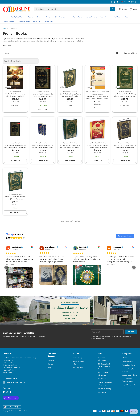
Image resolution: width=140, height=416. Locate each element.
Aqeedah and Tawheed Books (127, 380)
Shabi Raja (83, 247)
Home (4, 28)
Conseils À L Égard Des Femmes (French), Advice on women (97, 146)
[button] (125, 236)
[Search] (112, 9)
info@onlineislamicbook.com (16, 382)
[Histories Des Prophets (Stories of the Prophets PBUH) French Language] (124, 129)
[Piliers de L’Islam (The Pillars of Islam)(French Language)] (15, 180)
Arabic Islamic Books (129, 375)
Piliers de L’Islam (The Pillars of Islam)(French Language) (15, 197)
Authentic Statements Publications (104, 383)
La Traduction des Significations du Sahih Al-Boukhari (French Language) (70, 147)
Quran (124, 358)
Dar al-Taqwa (101, 379)
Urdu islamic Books (129, 385)
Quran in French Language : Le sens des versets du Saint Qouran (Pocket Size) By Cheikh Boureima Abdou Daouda (42, 148)
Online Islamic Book (21, 411)
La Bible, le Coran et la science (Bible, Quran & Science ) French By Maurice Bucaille (97, 98)
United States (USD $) (130, 2)
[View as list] (121, 53)
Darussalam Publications (101, 359)
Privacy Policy (77, 358)
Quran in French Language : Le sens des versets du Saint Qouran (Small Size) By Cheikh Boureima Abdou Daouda (15, 148)
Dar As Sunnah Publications (102, 373)
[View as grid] (117, 53)
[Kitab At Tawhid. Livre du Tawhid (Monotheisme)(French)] (70, 77)
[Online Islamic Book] (16, 9)
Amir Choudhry (50, 247)
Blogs (49, 367)
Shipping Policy (77, 367)
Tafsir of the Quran (128, 365)
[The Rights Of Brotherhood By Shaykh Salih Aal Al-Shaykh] (15, 77)
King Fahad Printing (104, 388)
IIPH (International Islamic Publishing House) (103, 366)
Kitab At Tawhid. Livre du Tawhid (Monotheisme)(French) (70, 95)
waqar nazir (117, 247)
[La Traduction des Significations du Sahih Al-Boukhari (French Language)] (70, 129)
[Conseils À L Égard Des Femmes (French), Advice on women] (97, 129)
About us (50, 360)
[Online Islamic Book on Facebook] (112, 2)
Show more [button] (10, 264)
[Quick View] (24, 69)
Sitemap (50, 364)
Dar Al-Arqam (102, 392)
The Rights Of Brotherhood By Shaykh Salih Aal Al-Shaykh (15, 95)
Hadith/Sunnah (127, 361)
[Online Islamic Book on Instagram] (114, 2)
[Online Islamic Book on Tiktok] (117, 2)
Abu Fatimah (16, 247)
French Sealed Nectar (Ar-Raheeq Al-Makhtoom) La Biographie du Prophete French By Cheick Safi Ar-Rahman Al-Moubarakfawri (125, 97)
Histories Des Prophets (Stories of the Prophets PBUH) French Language (125, 147)
